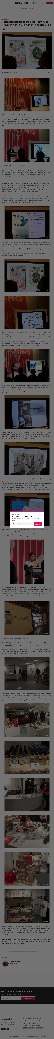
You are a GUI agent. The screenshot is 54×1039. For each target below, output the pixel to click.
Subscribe (37, 524)
